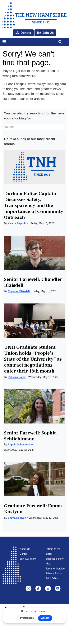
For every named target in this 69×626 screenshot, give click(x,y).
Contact (24, 553)
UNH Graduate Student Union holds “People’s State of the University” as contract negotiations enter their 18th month (33, 359)
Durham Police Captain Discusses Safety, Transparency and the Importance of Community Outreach (33, 205)
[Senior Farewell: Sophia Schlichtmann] (34, 406)
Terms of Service (55, 568)
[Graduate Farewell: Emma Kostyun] (34, 479)
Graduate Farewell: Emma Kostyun (33, 509)
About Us (25, 549)
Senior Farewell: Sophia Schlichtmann (30, 436)
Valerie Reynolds (18, 223)
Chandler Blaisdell (19, 291)
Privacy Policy (54, 573)
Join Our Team (28, 558)
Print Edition (52, 578)
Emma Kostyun (17, 517)
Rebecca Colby (16, 377)
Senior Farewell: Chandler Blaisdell (33, 282)
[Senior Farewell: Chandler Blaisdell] (34, 253)
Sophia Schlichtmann (21, 444)
